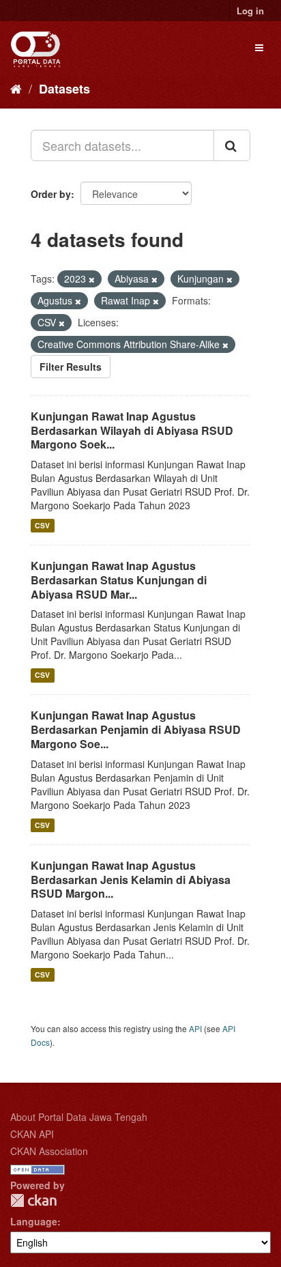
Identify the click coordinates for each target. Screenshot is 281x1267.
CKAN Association (49, 1151)
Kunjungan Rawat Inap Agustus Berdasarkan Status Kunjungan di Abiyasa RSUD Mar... (119, 580)
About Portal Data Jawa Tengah (78, 1117)
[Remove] (92, 279)
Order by (51, 194)
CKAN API (32, 1134)
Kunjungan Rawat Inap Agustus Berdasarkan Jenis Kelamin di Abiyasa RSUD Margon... (131, 879)
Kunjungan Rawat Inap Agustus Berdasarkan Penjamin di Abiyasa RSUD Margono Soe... (136, 729)
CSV (42, 525)
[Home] (16, 88)
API (195, 1028)
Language (33, 1221)
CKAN (33, 1200)
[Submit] (231, 145)
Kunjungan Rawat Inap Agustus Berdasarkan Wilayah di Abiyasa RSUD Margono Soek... (132, 430)
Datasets (64, 89)
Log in (250, 10)
